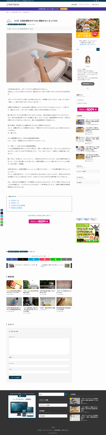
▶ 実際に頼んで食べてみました (88, 44)
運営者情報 (57, 430)
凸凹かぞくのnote (82, 103)
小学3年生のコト (22, 24)
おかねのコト (81, 100)
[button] (11, 259)
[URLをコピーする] (66, 259)
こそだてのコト (13, 4)
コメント (12, 337)
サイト (10, 369)
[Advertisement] (39, 235)
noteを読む (64, 9)
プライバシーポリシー (48, 430)
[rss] (97, 1)
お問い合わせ (65, 430)
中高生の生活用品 (16, 208)
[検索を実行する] (98, 49)
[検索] (99, 1)
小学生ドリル (15, 200)
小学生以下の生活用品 (18, 205)
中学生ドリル (15, 203)
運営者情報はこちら (88, 84)
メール (11, 363)
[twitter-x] (95, 1)
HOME (39, 430)
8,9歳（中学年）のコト (13, 24)
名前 (11, 357)
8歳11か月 (32, 251)
